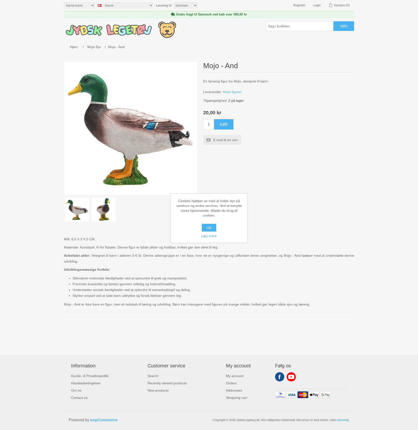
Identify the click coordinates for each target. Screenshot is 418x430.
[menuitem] (90, 375)
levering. (343, 420)
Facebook (279, 376)
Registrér (299, 5)
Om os (76, 390)
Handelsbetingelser (86, 383)
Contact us (79, 398)
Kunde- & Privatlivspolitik (90, 376)
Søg (344, 26)
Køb (224, 124)
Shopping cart (236, 398)
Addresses (234, 390)
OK (209, 228)
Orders (231, 383)
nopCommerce (104, 420)
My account (235, 376)
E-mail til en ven (225, 140)
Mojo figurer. (232, 92)
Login (317, 5)
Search (153, 376)
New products (158, 390)
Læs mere (209, 236)
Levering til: (164, 5)
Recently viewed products (167, 383)
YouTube (291, 376)
